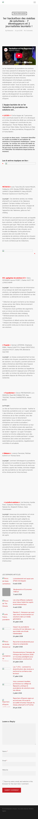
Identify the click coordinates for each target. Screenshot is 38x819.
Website (5, 770)
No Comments (28, 30)
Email (4, 761)
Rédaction (10, 30)
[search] (31, 2)
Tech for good (19, 13)
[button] (35, 2)
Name (5, 751)
